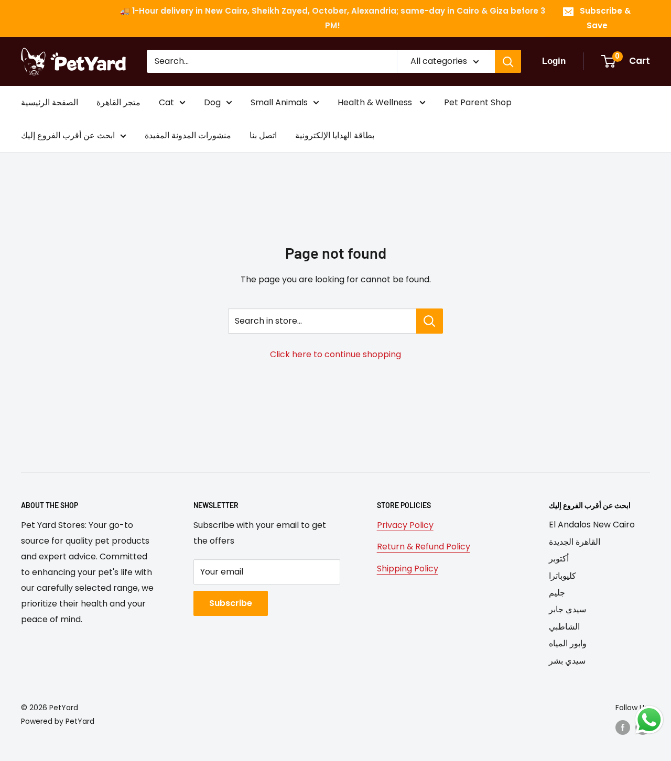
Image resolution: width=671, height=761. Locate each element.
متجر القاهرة (118, 102)
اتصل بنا (263, 136)
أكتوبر (559, 559)
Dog (212, 102)
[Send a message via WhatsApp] (649, 719)
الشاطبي (564, 627)
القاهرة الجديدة (574, 542)
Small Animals (279, 102)
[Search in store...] (429, 321)
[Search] (508, 61)
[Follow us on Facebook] (622, 727)
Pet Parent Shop (478, 102)
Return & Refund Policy (423, 547)
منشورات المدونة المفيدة (188, 136)
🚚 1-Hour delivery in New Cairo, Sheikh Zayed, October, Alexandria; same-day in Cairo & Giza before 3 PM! (332, 18)
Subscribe (230, 603)
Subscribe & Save (605, 18)
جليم (557, 593)
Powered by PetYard (57, 721)
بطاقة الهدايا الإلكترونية (334, 136)
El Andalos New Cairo (592, 525)
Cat (166, 102)
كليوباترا (562, 576)
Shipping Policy (407, 569)
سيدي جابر (567, 609)
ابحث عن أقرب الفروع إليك (68, 136)
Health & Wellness (376, 102)
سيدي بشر (567, 661)
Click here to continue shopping (335, 354)
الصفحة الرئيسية (49, 102)
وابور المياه (568, 643)
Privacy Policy (405, 525)
